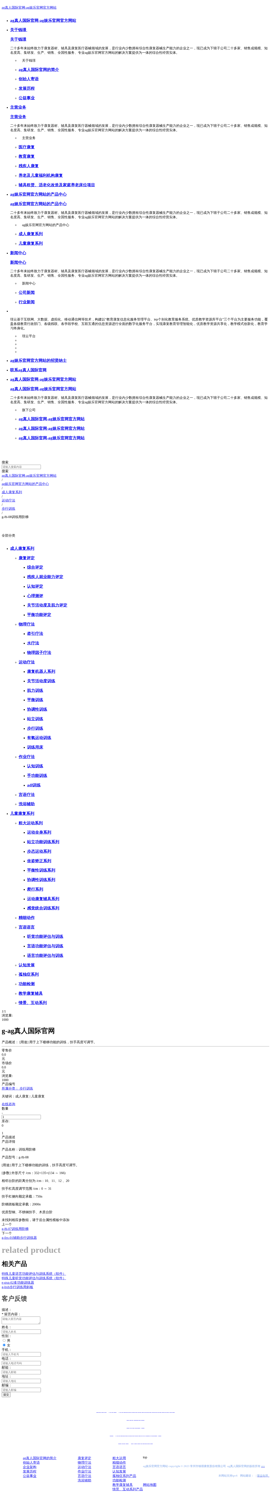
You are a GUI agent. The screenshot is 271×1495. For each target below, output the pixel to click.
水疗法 (33, 643)
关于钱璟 (18, 30)
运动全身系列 (39, 832)
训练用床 (35, 747)
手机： (7, 1349)
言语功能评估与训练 (45, 946)
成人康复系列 (31, 234)
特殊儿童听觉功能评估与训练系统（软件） (34, 1278)
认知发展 (27, 965)
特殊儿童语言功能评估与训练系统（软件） (34, 1273)
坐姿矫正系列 (39, 861)
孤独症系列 (29, 974)
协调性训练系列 (41, 879)
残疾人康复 (29, 166)
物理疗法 (27, 624)
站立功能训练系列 (43, 842)
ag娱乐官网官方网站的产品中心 (38, 194)
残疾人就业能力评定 (45, 577)
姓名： (7, 1327)
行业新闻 (27, 302)
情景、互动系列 (33, 1002)
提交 (6, 1394)
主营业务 (18, 107)
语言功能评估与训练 (45, 955)
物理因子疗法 (39, 652)
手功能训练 (37, 775)
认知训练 (35, 766)
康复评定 (27, 558)
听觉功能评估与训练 (45, 936)
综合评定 (35, 567)
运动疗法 (27, 662)
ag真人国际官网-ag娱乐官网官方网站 (29, 7)
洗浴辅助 (27, 804)
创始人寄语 (29, 79)
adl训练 (34, 785)
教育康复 (27, 156)
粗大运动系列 (31, 823)
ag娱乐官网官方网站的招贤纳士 (38, 360)
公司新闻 (27, 292)
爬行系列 (35, 889)
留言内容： (11, 1314)
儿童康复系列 (31, 243)
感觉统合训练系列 (43, 908)
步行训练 (35, 728)
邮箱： (7, 1367)
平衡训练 (35, 700)
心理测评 (35, 596)
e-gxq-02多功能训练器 (18, 1282)
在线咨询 (8, 1104)
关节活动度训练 (41, 681)
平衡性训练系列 (41, 870)
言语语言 (27, 927)
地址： (7, 1376)
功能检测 (27, 984)
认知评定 (35, 586)
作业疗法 (27, 756)
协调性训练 (37, 709)
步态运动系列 (39, 851)
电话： (7, 1358)
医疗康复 (27, 147)
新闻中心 (18, 253)
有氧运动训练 (39, 737)
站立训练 (35, 719)
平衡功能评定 (39, 614)
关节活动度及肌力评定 (47, 605)
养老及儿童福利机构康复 (41, 175)
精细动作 (27, 917)
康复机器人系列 (41, 671)
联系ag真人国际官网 (28, 370)
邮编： (7, 1385)
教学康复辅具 (31, 993)
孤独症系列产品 (124, 1476)
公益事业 (27, 98)
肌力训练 (35, 690)
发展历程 (27, 88)
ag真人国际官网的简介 (39, 69)
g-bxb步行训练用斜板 (17, 1287)
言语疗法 (27, 794)
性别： (7, 1336)
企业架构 (29, 1467)
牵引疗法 (35, 633)
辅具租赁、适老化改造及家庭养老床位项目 (57, 185)
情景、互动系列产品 (127, 1489)
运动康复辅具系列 (43, 899)
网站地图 (149, 1485)
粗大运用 (119, 1458)
